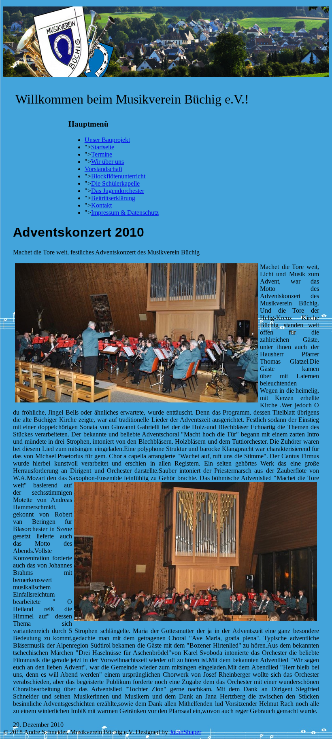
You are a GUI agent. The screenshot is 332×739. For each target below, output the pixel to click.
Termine (101, 154)
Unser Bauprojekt (107, 139)
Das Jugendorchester (117, 190)
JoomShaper (185, 731)
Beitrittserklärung (113, 198)
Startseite (102, 147)
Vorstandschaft (103, 168)
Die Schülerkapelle (115, 183)
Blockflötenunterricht (118, 176)
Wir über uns (107, 161)
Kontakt (101, 205)
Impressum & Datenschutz (125, 212)
